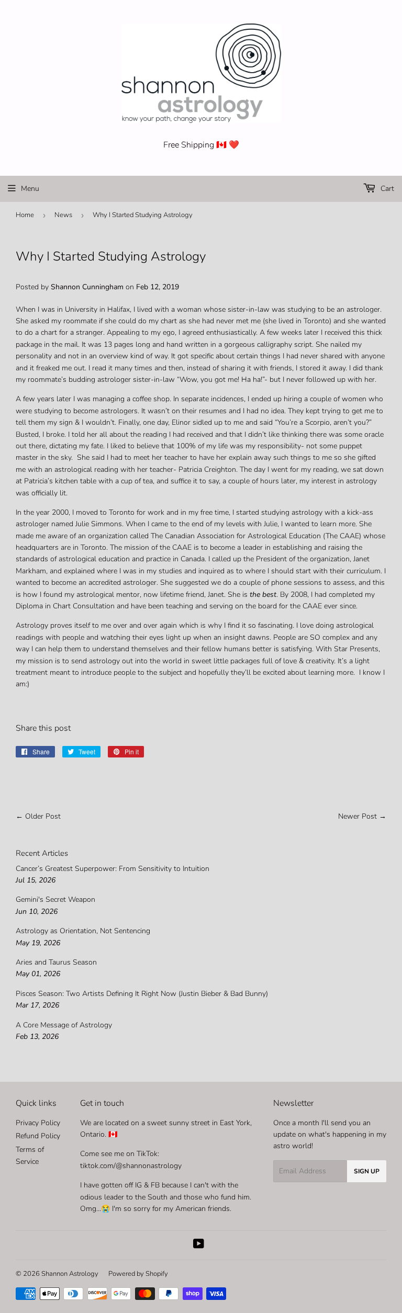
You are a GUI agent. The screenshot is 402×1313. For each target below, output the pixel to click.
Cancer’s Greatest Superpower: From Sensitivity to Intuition (112, 869)
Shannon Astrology (69, 1273)
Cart (386, 189)
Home (25, 215)
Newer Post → (362, 816)
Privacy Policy (38, 1123)
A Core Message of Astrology (64, 1025)
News (63, 215)
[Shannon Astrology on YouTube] (198, 1245)
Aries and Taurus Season (56, 962)
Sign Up (366, 1171)
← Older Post (38, 816)
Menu (30, 189)
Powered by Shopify (138, 1273)
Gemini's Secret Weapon (55, 899)
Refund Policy (38, 1136)
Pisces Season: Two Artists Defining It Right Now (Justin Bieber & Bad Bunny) (142, 994)
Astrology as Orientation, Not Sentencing (83, 931)
